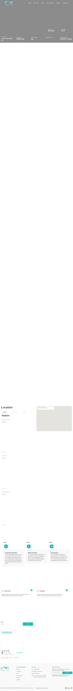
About (29, 3)
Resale (42, 3)
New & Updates (50, 3)
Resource (58, 3)
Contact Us (65, 3)
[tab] (4, 412)
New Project (36, 3)
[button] (31, 590)
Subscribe (67, 672)
